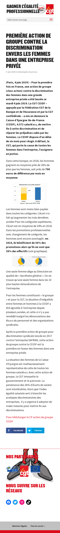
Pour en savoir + (38, 526)
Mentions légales (19, 526)
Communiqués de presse (26, 72)
